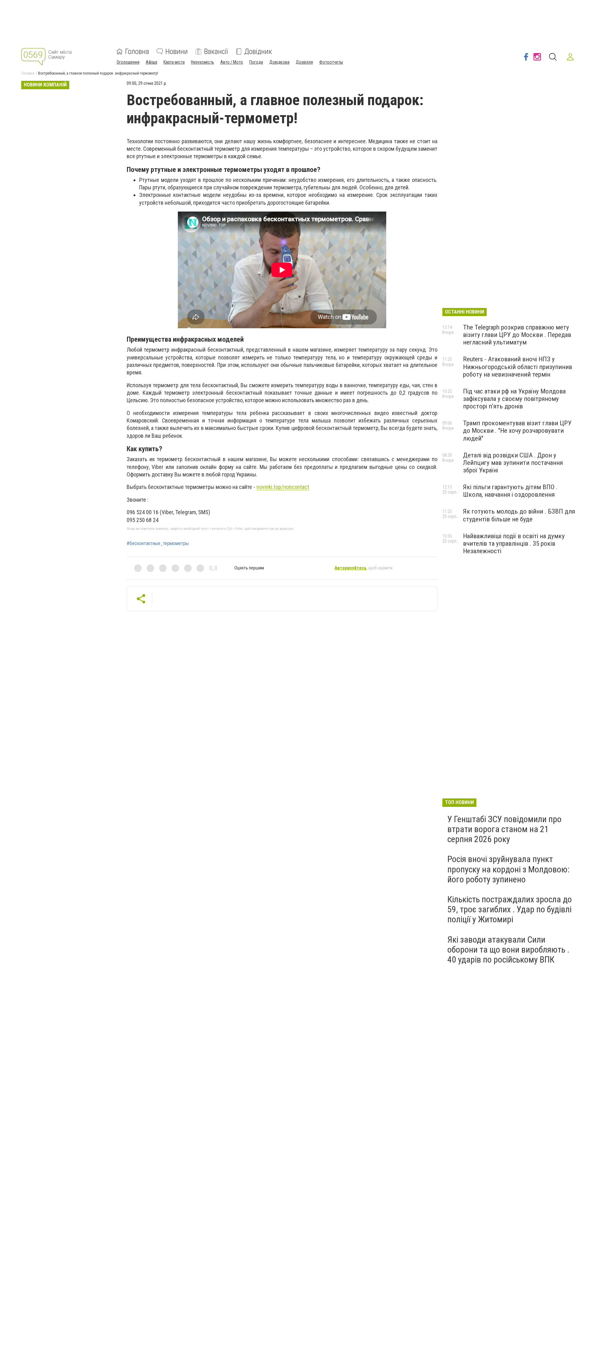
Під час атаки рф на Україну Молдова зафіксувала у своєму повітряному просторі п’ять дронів (514, 399)
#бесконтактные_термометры (158, 543)
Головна (137, 51)
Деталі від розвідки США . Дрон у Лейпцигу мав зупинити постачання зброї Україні (513, 462)
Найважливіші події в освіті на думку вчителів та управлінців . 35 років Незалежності (514, 543)
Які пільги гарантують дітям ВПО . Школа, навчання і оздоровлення (510, 490)
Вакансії (216, 51)
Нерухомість (202, 62)
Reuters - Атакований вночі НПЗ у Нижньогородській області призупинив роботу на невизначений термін (517, 366)
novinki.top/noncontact (282, 487)
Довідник (258, 51)
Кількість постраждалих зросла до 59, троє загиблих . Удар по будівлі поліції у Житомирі (509, 909)
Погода (256, 62)
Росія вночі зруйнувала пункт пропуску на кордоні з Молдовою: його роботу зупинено (508, 869)
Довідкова (279, 62)
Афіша (151, 62)
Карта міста (174, 62)
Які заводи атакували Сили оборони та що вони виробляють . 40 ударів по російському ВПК (508, 949)
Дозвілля (304, 62)
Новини (176, 51)
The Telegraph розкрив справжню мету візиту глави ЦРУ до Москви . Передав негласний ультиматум (517, 335)
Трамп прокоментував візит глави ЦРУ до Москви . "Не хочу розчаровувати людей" (517, 430)
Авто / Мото (231, 62)
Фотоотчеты (331, 62)
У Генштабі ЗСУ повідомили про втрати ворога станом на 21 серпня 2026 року (504, 829)
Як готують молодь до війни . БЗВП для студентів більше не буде (519, 515)
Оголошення (128, 62)
